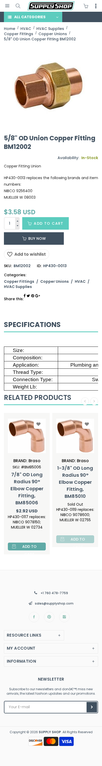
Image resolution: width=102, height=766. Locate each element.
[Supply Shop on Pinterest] (49, 617)
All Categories (30, 17)
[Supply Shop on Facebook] (34, 617)
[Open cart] (87, 6)
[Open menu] (7, 5)
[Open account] (95, 6)
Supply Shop (50, 732)
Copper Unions (54, 281)
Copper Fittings (19, 281)
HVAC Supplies (18, 286)
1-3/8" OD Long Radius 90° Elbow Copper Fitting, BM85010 (75, 482)
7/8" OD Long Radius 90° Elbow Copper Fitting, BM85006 (26, 488)
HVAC (80, 281)
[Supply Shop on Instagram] (64, 617)
